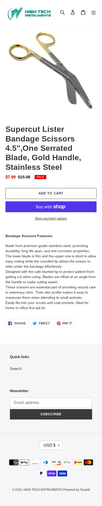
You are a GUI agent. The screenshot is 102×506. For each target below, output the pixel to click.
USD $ (49, 445)
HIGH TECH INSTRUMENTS (43, 489)
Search (16, 368)
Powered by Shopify (76, 489)
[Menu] (93, 12)
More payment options (51, 218)
